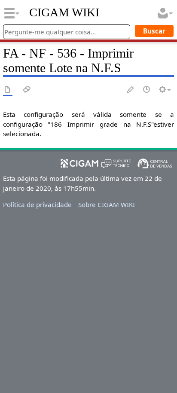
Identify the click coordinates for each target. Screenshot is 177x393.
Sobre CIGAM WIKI (106, 204)
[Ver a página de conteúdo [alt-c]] (7, 90)
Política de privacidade (37, 204)
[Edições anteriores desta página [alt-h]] (147, 90)
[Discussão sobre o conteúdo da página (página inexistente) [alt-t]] (27, 90)
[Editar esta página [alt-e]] (131, 90)
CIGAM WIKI (64, 12)
